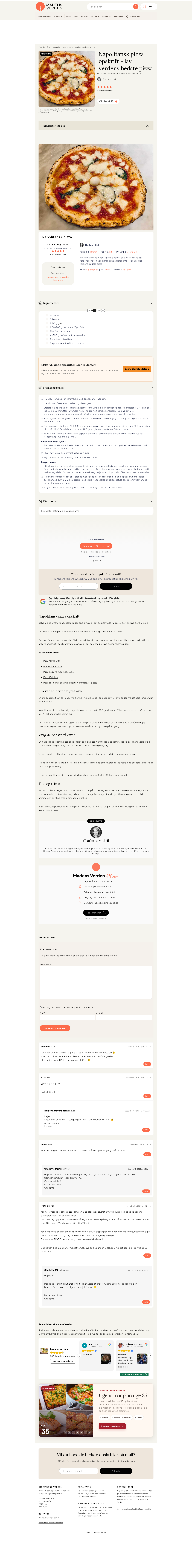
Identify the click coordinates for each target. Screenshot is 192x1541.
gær (60, 323)
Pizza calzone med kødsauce (58, 671)
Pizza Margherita (51, 660)
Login (150, 6)
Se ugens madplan (112, 1425)
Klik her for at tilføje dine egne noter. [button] (60, 510)
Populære (95, 16)
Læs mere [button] (86, 1367)
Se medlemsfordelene (137, 368)
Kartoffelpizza (50, 677)
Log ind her (96, 560)
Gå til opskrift (106, 101)
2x (99, 310)
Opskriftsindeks (44, 16)
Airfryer (84, 16)
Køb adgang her (93, 912)
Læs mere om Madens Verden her (51, 1522)
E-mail (100, 1012)
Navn (43, 1012)
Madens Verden (49, 6)
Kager (68, 16)
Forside (42, 47)
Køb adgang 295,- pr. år (93, 546)
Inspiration (107, 16)
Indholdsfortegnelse (54, 125)
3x (103, 310)
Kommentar (47, 964)
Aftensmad (58, 16)
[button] (98, 87)
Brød (76, 16)
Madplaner (119, 16)
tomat (116, 741)
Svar (147, 1064)
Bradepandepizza (52, 666)
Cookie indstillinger (124, 1509)
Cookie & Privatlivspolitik (141, 1509)
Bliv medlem (135, 16)
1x (94, 310)
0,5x (89, 310)
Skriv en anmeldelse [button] (63, 1361)
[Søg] (154, 16)
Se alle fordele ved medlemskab (96, 552)
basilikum (133, 741)
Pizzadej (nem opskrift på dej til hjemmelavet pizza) (70, 682)
